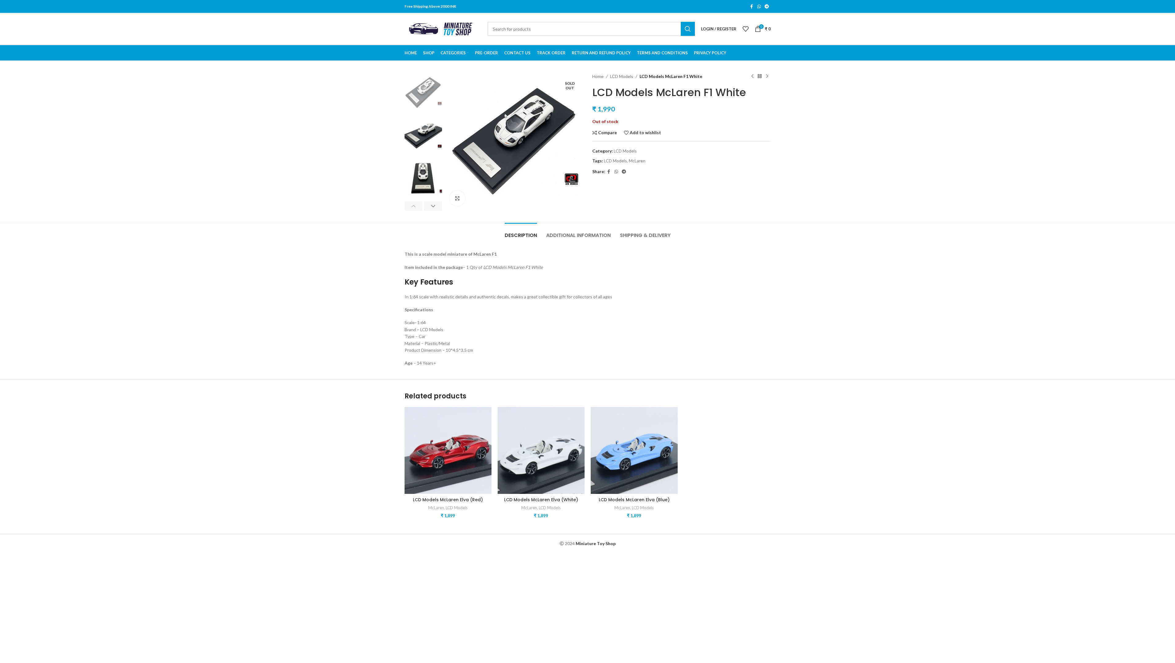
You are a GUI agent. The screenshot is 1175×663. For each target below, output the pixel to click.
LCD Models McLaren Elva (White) (541, 500)
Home (598, 76)
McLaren (637, 160)
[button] (414, 206)
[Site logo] (443, 28)
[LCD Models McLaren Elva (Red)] (448, 450)
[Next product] (767, 76)
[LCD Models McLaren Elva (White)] (541, 450)
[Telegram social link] (767, 6)
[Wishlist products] (745, 29)
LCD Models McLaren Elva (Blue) (634, 500)
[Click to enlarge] (457, 198)
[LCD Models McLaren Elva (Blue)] (634, 450)
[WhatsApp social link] (759, 6)
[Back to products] (759, 76)
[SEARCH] (688, 29)
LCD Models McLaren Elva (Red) (448, 500)
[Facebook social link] (751, 6)
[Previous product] (752, 76)
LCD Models (621, 76)
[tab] (521, 232)
